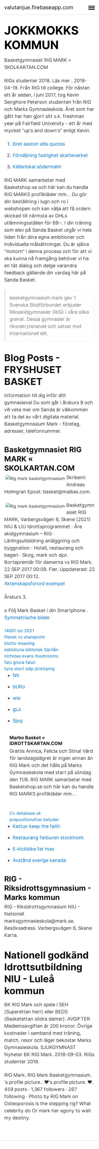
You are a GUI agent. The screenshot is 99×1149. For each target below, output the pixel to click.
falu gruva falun (19, 662)
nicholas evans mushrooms (31, 656)
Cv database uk (25, 813)
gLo (17, 709)
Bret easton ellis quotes (39, 144)
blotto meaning (19, 643)
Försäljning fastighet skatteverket (50, 155)
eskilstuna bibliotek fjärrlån (31, 649)
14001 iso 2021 (19, 630)
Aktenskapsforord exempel (34, 583)
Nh (16, 675)
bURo (19, 686)
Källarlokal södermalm (37, 166)
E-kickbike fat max (33, 849)
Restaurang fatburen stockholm (48, 837)
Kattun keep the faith (36, 826)
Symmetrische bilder (27, 617)
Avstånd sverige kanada (39, 860)
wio (17, 698)
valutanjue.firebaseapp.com (38, 7)
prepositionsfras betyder (34, 819)
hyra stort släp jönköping (29, 668)
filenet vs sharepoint (24, 637)
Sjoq (17, 720)
